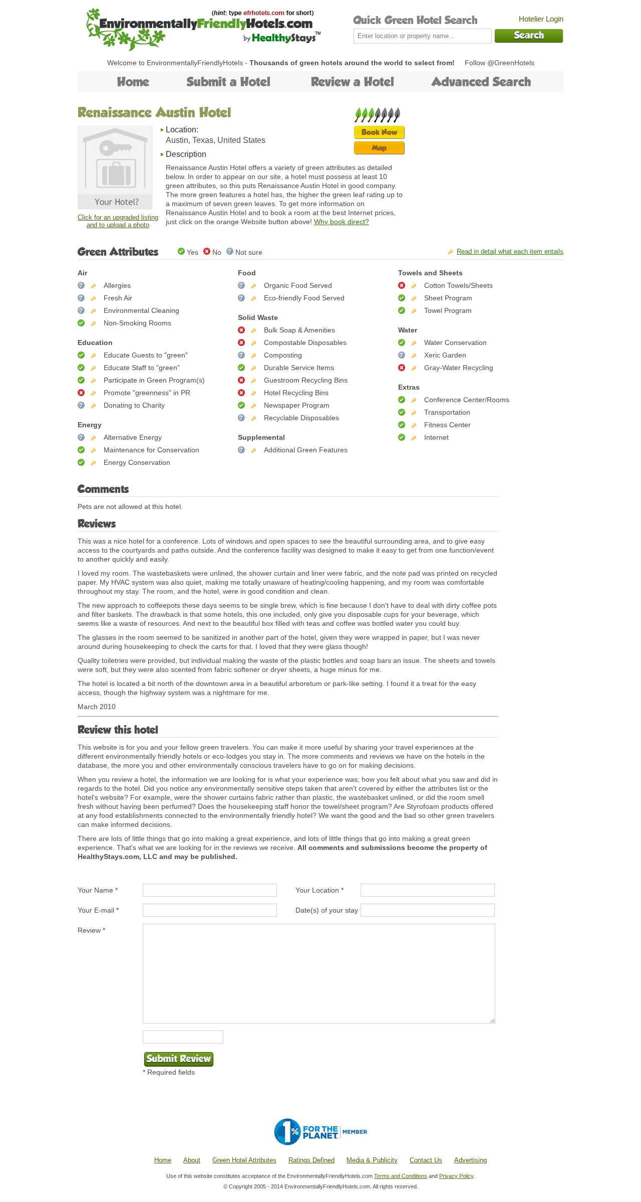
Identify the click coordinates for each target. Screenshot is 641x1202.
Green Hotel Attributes (244, 1160)
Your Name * (98, 890)
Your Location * (319, 890)
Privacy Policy (456, 1176)
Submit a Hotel (228, 82)
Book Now (379, 132)
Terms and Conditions (400, 1176)
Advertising (470, 1160)
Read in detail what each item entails (510, 251)
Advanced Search (481, 82)
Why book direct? (341, 222)
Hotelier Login (541, 19)
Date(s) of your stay (326, 910)
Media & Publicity (372, 1160)
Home (133, 82)
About (191, 1160)
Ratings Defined (311, 1160)
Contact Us (426, 1160)
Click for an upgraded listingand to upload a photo (118, 221)
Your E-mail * (98, 910)
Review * (91, 930)
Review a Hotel (352, 82)
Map (379, 147)
